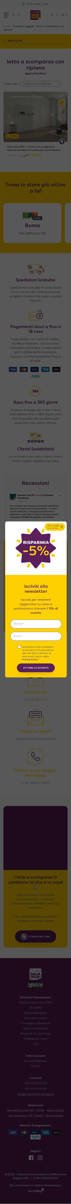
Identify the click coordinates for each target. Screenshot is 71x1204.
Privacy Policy (29, 660)
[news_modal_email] (36, 636)
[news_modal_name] (36, 624)
